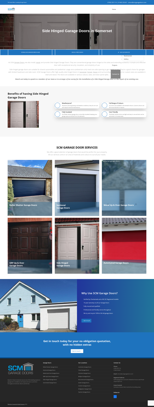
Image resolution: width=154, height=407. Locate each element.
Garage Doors (19, 62)
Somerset (82, 72)
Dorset (89, 72)
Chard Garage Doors (83, 370)
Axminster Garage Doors (84, 367)
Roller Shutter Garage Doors (50, 367)
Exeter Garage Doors (83, 382)
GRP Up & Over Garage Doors (50, 376)
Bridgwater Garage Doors (85, 389)
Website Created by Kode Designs (16, 404)
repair (38, 62)
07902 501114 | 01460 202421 (117, 2)
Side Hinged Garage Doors (50, 379)
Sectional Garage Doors (49, 370)
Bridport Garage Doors (84, 376)
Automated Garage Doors (50, 382)
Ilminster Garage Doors (84, 373)
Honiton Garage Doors (84, 386)
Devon (95, 72)
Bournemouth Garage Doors (85, 379)
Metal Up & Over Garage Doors (51, 373)
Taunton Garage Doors (84, 392)
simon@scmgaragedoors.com (137, 2)
